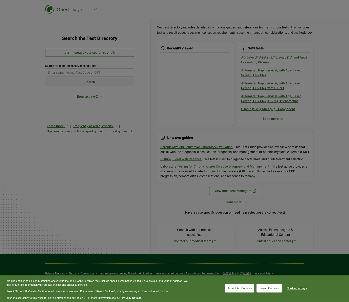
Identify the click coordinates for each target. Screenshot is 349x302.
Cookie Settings (297, 288)
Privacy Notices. (132, 297)
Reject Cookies (269, 288)
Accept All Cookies (239, 288)
